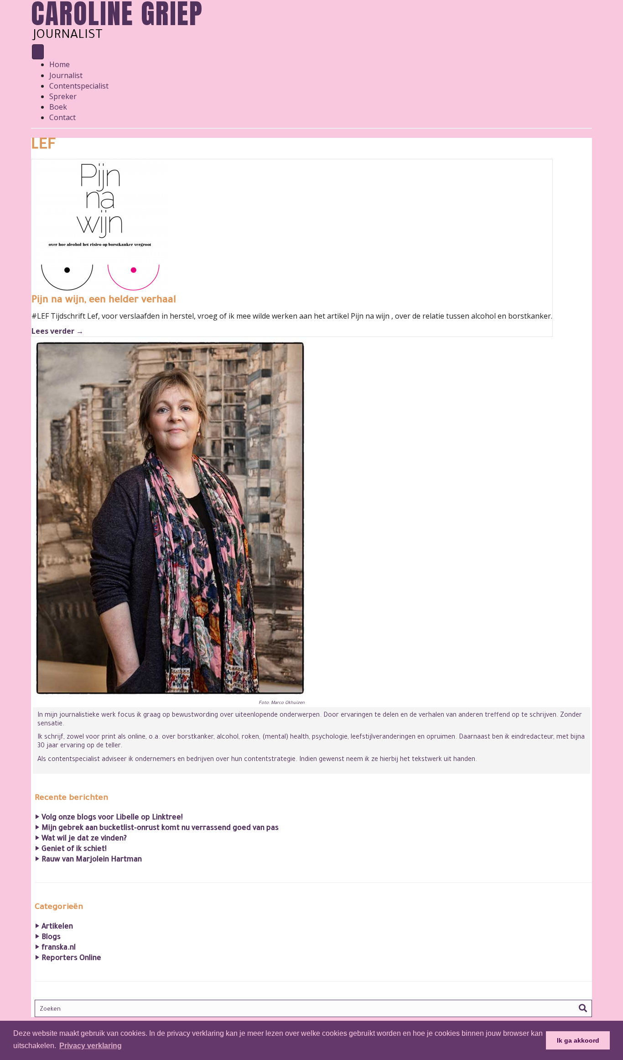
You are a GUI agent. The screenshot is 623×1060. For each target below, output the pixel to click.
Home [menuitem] (59, 64)
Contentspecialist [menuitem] (79, 86)
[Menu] (38, 51)
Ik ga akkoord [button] (578, 1040)
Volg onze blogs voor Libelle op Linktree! (112, 818)
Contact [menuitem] (62, 117)
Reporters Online (71, 959)
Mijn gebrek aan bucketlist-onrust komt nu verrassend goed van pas (160, 828)
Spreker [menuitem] (63, 96)
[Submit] (583, 1008)
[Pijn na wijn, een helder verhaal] (99, 226)
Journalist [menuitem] (66, 75)
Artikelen (57, 927)
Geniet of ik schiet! (74, 849)
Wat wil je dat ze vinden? (84, 839)
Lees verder (57, 331)
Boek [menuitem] (58, 107)
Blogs (51, 938)
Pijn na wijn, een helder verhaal (103, 300)
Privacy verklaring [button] (90, 1046)
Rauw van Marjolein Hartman (92, 860)
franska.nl (59, 948)
